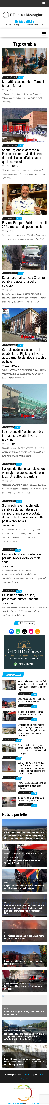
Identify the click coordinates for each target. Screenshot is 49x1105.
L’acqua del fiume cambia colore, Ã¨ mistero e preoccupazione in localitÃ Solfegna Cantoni (24, 472)
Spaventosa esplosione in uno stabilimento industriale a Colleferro (32, 786)
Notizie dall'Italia (24, 21)
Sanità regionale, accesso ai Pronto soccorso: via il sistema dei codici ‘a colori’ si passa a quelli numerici (22, 156)
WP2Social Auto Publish (15, 1103)
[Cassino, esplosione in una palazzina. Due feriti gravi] (9, 702)
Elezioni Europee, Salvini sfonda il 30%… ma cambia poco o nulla (24, 225)
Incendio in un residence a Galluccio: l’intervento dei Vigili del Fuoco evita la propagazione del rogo (32, 685)
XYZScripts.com (36, 1103)
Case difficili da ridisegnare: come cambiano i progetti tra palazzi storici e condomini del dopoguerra (32, 749)
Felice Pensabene (11, 166)
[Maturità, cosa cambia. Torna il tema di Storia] (24, 61)
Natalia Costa (10, 526)
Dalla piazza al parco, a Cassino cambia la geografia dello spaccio (23, 281)
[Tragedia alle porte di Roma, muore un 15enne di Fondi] (9, 715)
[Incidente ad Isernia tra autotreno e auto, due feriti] (9, 801)
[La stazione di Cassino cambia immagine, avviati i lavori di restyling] (24, 403)
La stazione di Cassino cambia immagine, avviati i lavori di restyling (22, 435)
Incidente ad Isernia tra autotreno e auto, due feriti (31, 799)
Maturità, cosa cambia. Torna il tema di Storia (23, 84)
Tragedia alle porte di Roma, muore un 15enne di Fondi (30, 713)
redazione (8, 90)
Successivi (28, 623)
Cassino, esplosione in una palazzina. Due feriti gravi (32, 700)
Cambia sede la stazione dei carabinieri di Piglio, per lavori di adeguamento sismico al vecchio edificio (24, 355)
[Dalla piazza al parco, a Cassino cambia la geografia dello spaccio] (24, 257)
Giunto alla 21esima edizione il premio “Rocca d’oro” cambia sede (22, 558)
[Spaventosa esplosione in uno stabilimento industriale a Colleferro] (9, 786)
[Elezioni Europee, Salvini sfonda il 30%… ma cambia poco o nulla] (24, 199)
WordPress (28, 1074)
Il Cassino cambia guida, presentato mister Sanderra (20, 597)
